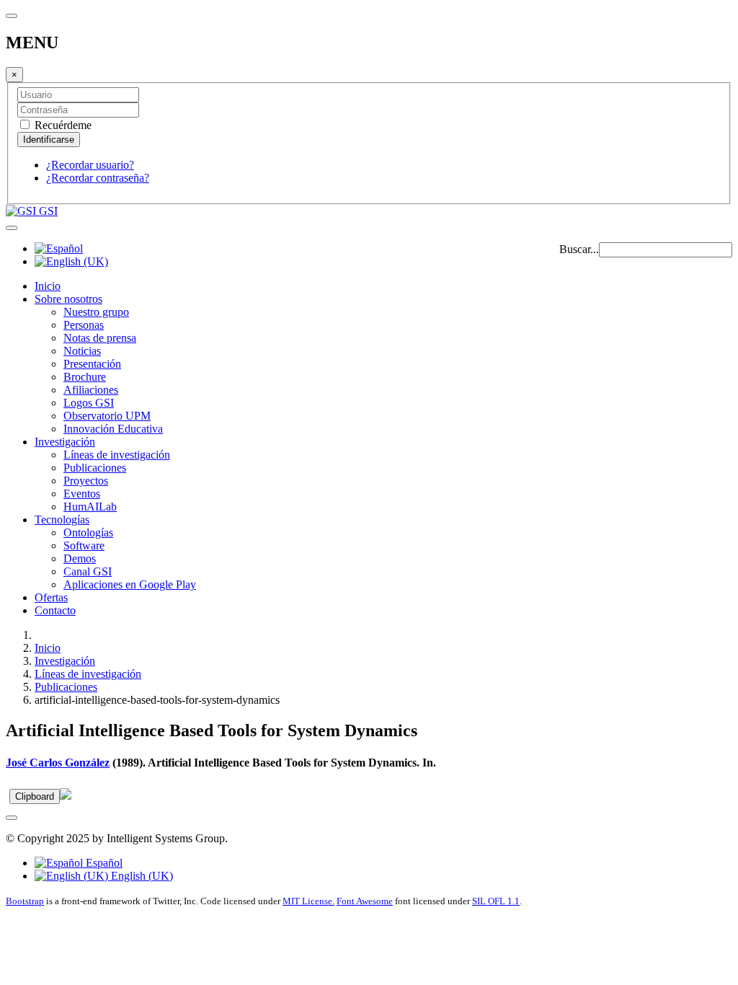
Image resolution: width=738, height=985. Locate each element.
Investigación (65, 442)
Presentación (92, 364)
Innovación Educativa (113, 429)
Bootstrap (25, 901)
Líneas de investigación (116, 455)
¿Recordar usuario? (90, 165)
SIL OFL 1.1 (496, 901)
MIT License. (308, 901)
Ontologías (88, 532)
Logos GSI (88, 403)
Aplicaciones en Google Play (129, 584)
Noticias (82, 351)
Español (103, 863)
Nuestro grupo (96, 312)
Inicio (48, 286)
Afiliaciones (90, 390)
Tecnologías (62, 519)
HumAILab (90, 506)
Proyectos (85, 480)
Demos (79, 558)
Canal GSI (87, 571)
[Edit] (65, 796)
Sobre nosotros (68, 299)
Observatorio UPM (107, 416)
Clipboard (34, 796)
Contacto (55, 610)
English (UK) (140, 876)
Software (84, 545)
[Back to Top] (11, 818)
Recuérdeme (62, 125)
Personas (83, 325)
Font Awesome (365, 901)
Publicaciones (94, 467)
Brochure (84, 377)
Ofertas (51, 597)
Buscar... (579, 249)
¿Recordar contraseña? (97, 178)
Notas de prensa (99, 338)
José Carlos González (58, 762)
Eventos (81, 493)
